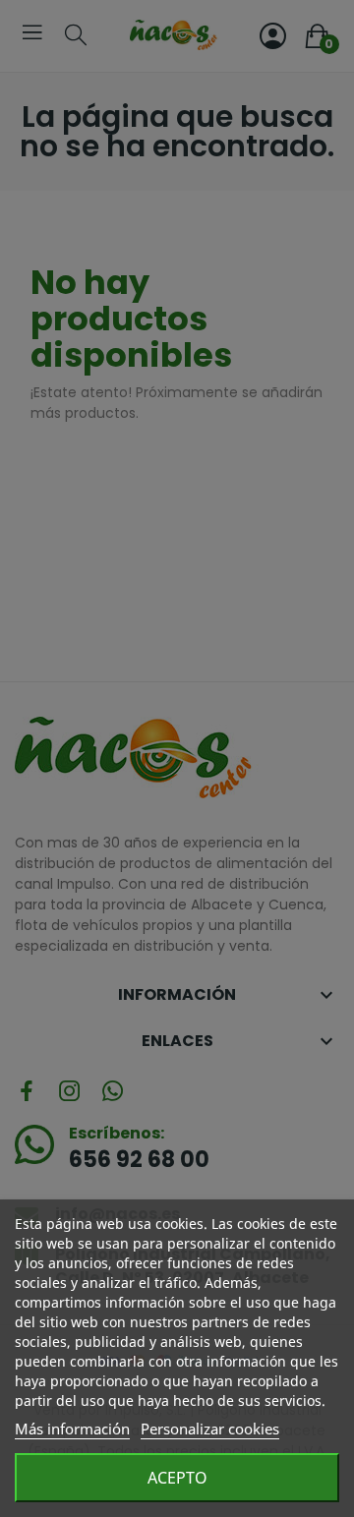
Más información (72, 1428)
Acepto (177, 1477)
